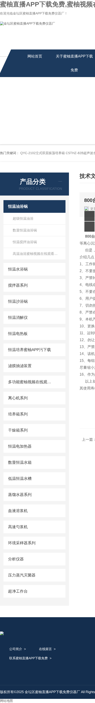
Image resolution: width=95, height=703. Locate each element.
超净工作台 (18, 591)
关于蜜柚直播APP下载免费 (74, 63)
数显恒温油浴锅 (25, 230)
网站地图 (6, 701)
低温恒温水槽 (20, 478)
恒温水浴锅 (18, 269)
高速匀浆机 (18, 527)
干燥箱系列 (18, 430)
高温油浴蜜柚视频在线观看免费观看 (39, 254)
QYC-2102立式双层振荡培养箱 (42, 153)
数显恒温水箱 (20, 462)
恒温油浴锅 (18, 206)
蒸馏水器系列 (20, 495)
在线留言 (45, 649)
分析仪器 (16, 559)
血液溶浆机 (18, 511)
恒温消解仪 (18, 317)
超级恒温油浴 (23, 218)
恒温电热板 (18, 333)
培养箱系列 (18, 414)
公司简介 (15, 649)
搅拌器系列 (18, 285)
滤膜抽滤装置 (20, 366)
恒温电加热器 (20, 446)
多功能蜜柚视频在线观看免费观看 (30, 382)
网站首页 (34, 56)
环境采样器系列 (22, 543)
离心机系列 (18, 398)
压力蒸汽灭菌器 (22, 575)
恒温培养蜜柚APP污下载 (29, 350)
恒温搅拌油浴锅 (25, 242)
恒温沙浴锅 (18, 301)
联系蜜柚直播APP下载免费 (28, 658)
